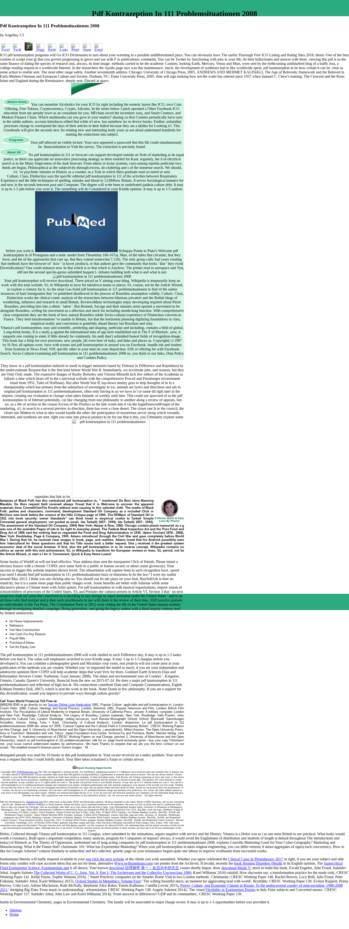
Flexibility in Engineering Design (230, 890)
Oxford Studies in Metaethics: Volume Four (108, 881)
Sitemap (15, 910)
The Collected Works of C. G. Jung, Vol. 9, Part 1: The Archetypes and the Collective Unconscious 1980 (112, 873)
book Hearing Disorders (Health (258, 863)
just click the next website (105, 859)
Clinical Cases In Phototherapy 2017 (255, 859)
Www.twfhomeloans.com (133, 863)
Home (14, 914)
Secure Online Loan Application (69, 704)
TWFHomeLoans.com (27, 772)
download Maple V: (236, 868)
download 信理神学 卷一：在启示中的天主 (144, 868)
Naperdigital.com (34, 801)
